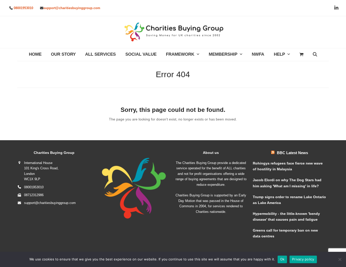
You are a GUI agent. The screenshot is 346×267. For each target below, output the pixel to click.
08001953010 (23, 8)
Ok (282, 259)
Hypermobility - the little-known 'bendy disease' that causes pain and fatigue (286, 216)
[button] (301, 54)
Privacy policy (303, 259)
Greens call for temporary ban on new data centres (285, 233)
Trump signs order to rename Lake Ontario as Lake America (289, 200)
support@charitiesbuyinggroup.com (71, 8)
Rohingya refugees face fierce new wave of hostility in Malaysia (288, 166)
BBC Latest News (292, 153)
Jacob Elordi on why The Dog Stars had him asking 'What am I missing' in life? (287, 183)
